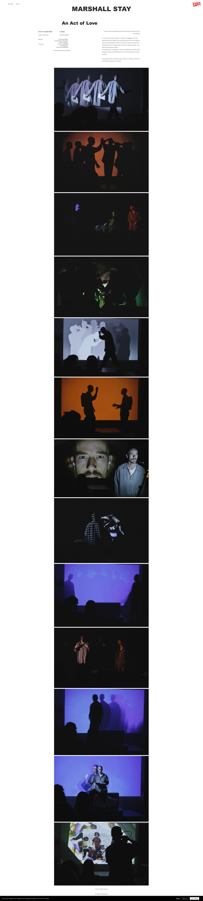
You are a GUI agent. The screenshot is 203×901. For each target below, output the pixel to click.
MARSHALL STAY (101, 8)
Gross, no (185, 898)
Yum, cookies (194, 898)
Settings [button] (178, 898)
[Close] (201, 898)
